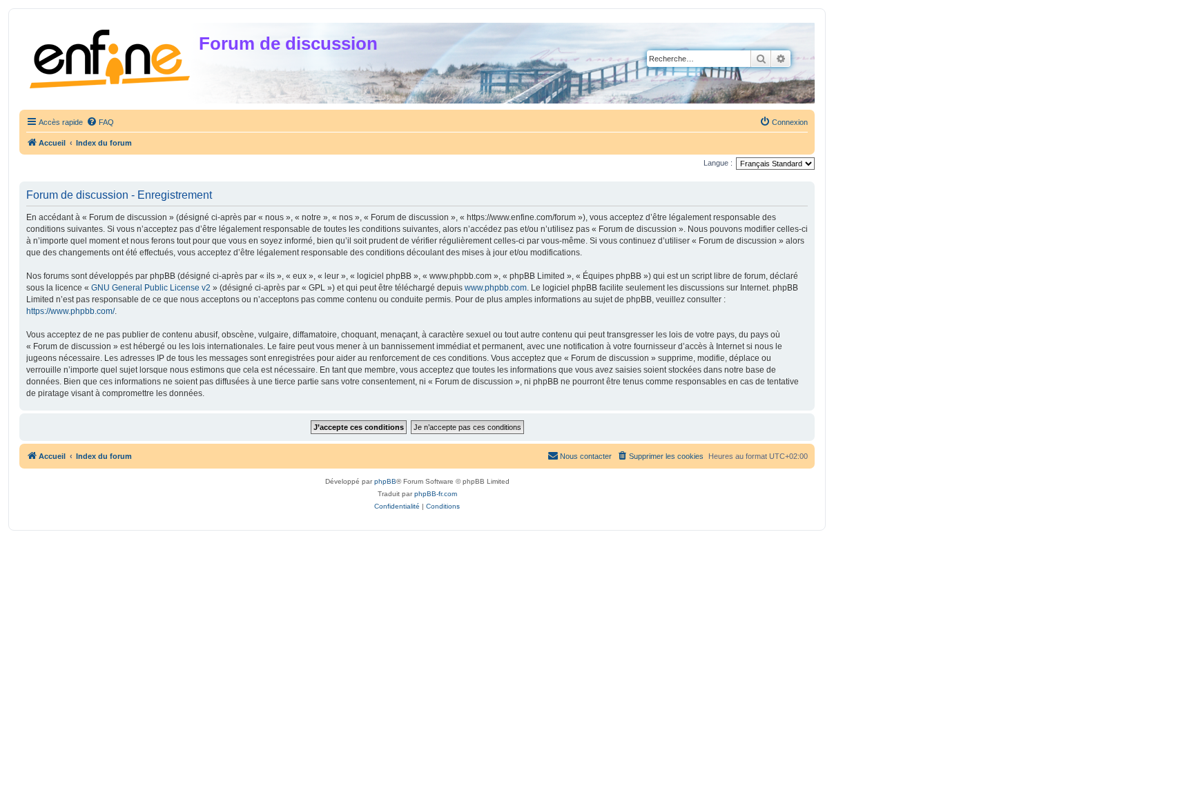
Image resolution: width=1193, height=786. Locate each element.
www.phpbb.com (496, 288)
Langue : (718, 163)
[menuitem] (100, 122)
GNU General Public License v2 (151, 288)
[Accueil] (111, 56)
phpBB (385, 481)
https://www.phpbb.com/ (70, 311)
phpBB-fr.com (435, 494)
